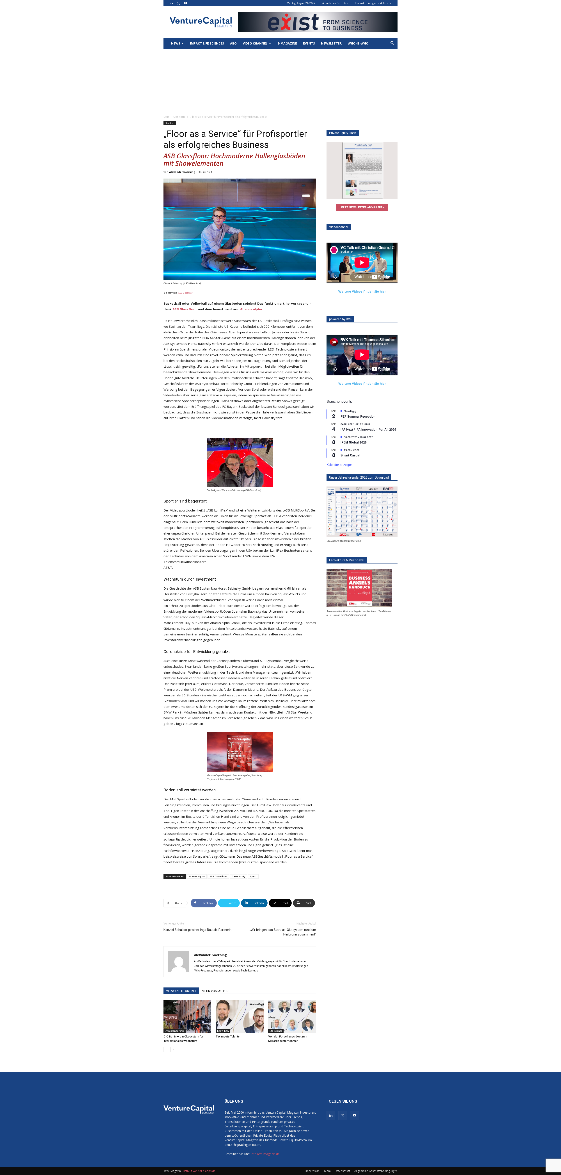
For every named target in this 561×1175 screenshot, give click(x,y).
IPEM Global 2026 (354, 442)
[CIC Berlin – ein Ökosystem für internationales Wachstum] (187, 1016)
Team (327, 1171)
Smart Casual (350, 455)
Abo (233, 43)
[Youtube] (185, 3)
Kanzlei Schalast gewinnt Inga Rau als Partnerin (197, 930)
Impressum (312, 1171)
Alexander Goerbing (182, 171)
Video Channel (255, 43)
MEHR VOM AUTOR (215, 991)
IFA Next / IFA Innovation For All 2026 (368, 429)
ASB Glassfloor (185, 292)
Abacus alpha (251, 309)
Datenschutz (342, 1171)
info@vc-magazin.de (265, 1154)
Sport (253, 876)
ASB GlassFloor (184, 309)
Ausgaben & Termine (380, 3)
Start (166, 117)
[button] (392, 44)
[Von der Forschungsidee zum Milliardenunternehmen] (292, 1016)
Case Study (238, 876)
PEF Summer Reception (358, 416)
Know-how (223, 1030)
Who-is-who (358, 43)
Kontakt (359, 3)
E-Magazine (287, 43)
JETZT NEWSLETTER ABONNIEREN (362, 207)
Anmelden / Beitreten (335, 3)
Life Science (276, 1030)
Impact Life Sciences (207, 43)
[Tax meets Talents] (240, 1016)
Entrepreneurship (175, 1030)
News (175, 43)
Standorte (179, 117)
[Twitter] (178, 3)
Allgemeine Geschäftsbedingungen (376, 1171)
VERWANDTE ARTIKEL (181, 991)
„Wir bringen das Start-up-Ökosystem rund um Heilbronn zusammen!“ (283, 932)
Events (309, 43)
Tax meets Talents (228, 1036)
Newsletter (331, 43)
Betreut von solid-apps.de (199, 1171)
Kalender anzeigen (340, 464)
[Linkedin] (171, 3)
